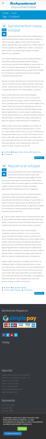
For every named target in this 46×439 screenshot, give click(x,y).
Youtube (12, 335)
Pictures (18, 290)
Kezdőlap (5, 13)
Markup (26, 152)
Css (39, 152)
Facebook (4, 335)
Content (35, 152)
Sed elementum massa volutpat (25, 28)
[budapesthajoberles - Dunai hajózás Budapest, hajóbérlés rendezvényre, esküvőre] (23, 5)
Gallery (12, 290)
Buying (15, 152)
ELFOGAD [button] (22, 429)
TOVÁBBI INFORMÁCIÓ (12, 433)
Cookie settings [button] (10, 429)
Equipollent (17, 288)
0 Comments (8, 154)
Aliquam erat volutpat (24, 166)
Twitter (8, 335)
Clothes (20, 152)
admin (8, 152)
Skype (16, 335)
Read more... (39, 158)
